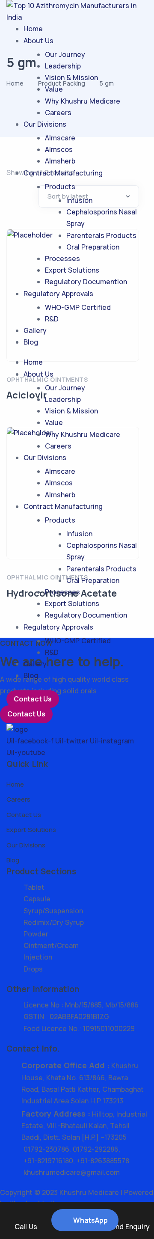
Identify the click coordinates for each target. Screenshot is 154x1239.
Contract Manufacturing (63, 173)
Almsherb (60, 161)
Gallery (35, 330)
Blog (31, 342)
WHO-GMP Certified (78, 307)
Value (54, 89)
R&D (52, 319)
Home (33, 28)
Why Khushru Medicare (82, 101)
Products (60, 186)
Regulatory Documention (86, 281)
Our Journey (65, 54)
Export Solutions (72, 270)
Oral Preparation (92, 247)
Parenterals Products (101, 235)
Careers (58, 112)
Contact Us (33, 699)
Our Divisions (45, 124)
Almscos (59, 149)
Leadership (63, 66)
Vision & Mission (71, 77)
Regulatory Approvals (58, 293)
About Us (38, 40)
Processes (62, 258)
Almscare (60, 138)
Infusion (79, 200)
